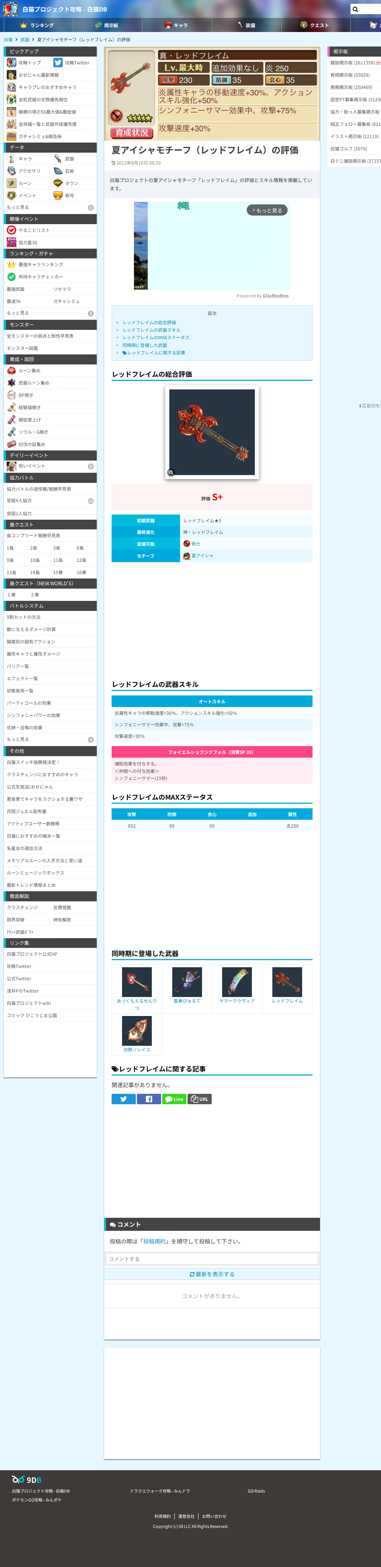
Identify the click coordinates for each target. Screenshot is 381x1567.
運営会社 (186, 1516)
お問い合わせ (214, 1516)
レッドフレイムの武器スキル (151, 330)
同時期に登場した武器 (144, 345)
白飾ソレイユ (137, 1049)
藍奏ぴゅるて (187, 1000)
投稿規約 (154, 1241)
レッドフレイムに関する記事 (156, 352)
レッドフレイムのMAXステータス (155, 337)
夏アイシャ (203, 555)
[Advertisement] (212, 619)
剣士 (195, 543)
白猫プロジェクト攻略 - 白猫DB (64, 8)
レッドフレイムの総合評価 (149, 322)
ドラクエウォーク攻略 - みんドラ (160, 1491)
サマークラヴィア (237, 1000)
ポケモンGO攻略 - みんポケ (37, 1500)
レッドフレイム (287, 1000)
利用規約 (162, 1516)
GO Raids (256, 1491)
